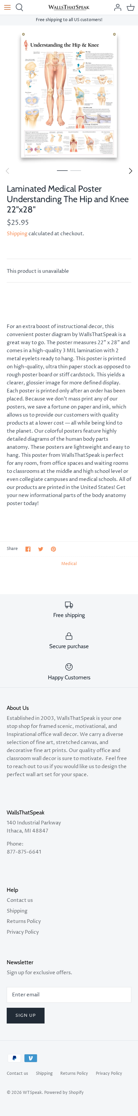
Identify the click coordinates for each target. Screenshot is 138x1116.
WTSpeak (32, 1093)
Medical (69, 564)
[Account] (116, 7)
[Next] (130, 171)
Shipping (17, 233)
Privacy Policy (23, 932)
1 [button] (62, 170)
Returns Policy (24, 921)
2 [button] (75, 170)
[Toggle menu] (7, 7)
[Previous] (7, 171)
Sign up (25, 1015)
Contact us (20, 900)
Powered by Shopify (64, 1093)
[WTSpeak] (69, 7)
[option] (69, 94)
